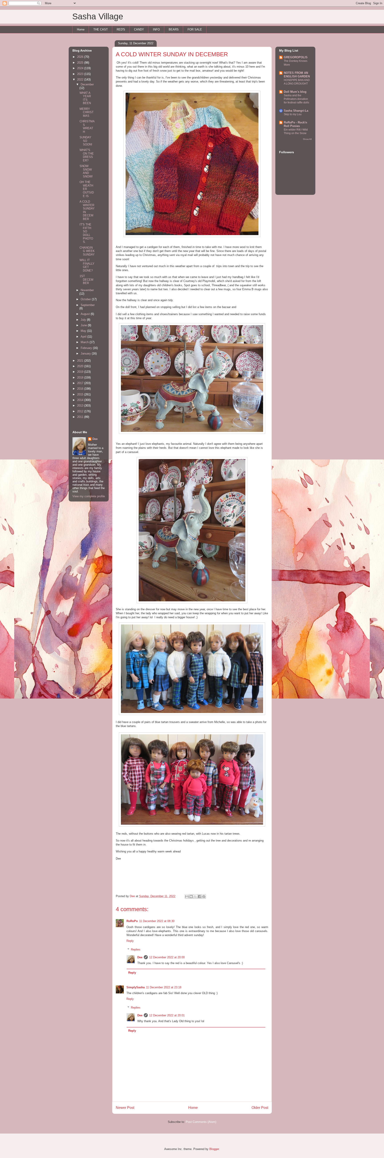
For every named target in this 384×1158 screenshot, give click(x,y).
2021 (80, 360)
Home (80, 29)
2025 (80, 62)
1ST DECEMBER (86, 279)
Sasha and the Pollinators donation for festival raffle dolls (296, 99)
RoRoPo (132, 921)
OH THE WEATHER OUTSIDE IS (87, 188)
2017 (80, 383)
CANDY (139, 29)
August (86, 314)
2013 (80, 405)
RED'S (121, 29)
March (85, 342)
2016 (80, 388)
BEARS (174, 29)
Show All (307, 139)
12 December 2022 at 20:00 (167, 957)
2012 (80, 411)
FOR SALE (195, 29)
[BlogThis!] (191, 896)
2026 (80, 56)
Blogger (214, 1149)
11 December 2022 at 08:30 (156, 921)
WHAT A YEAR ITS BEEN (85, 98)
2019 (80, 371)
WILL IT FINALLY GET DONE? (87, 265)
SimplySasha (135, 987)
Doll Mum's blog (295, 91)
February (87, 348)
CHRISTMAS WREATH (87, 126)
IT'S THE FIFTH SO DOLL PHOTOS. (86, 233)
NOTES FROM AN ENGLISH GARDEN (297, 74)
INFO (156, 29)
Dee (139, 957)
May (84, 330)
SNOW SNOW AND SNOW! (86, 171)
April (84, 336)
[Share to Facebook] (199, 896)
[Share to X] (195, 896)
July (84, 319)
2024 (80, 68)
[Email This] (187, 896)
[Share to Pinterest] (204, 896)
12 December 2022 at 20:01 (167, 1015)
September (88, 305)
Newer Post (125, 1108)
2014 (80, 400)
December (87, 84)
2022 (80, 79)
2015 (80, 394)
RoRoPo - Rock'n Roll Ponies (295, 124)
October (86, 299)
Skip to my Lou (293, 114)
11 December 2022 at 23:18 (163, 987)
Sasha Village (97, 16)
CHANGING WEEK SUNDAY (87, 251)
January (86, 353)
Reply (130, 941)
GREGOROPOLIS (296, 57)
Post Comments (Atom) (201, 1122)
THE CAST (100, 29)
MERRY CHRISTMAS (87, 112)
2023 (80, 74)
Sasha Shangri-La (296, 110)
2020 (80, 366)
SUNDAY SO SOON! (86, 141)
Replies (135, 949)
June (84, 325)
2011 (80, 417)
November (87, 290)
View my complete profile (88, 496)
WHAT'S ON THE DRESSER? (87, 155)
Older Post (260, 1108)
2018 (80, 377)
